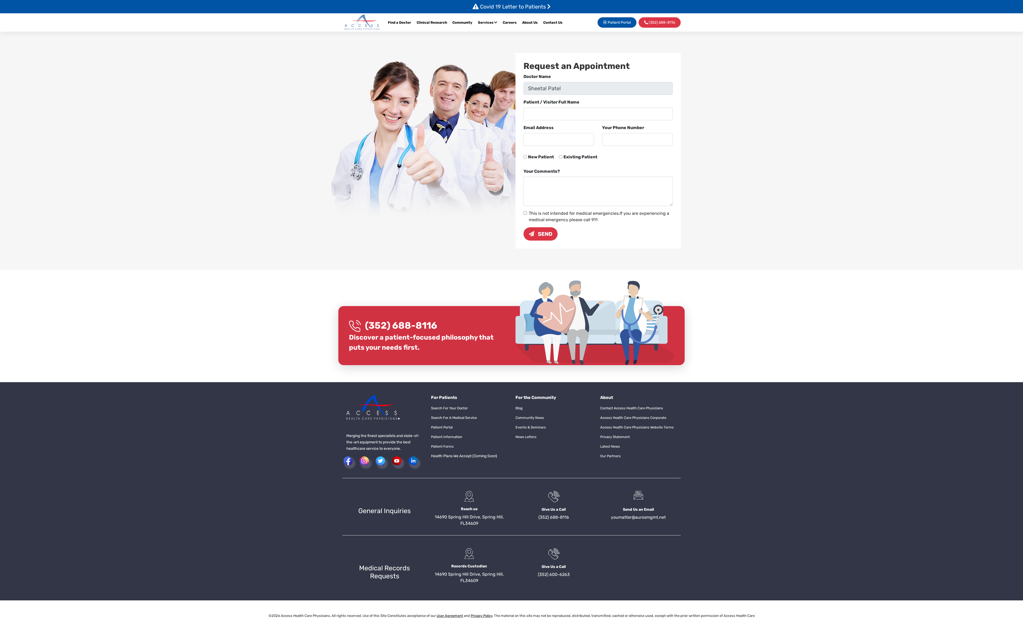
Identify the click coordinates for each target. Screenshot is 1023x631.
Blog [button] (519, 408)
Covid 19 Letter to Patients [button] (513, 6)
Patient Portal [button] (619, 22)
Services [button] (486, 22)
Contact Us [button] (552, 22)
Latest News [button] (610, 446)
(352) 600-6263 (554, 574)
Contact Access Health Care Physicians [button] (631, 408)
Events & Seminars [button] (530, 427)
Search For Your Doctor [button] (449, 408)
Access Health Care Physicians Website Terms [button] (637, 427)
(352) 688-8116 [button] (661, 22)
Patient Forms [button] (442, 446)
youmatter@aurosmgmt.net (638, 517)
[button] (362, 22)
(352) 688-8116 (401, 325)
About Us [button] (530, 22)
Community (462, 22)
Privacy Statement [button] (615, 437)
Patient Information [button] (446, 437)
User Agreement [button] (450, 616)
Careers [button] (510, 22)
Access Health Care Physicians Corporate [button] (633, 418)
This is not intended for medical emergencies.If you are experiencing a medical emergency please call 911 (599, 216)
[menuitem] (511, 23)
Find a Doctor (399, 22)
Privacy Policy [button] (481, 616)
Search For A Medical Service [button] (454, 418)
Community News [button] (529, 418)
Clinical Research (432, 22)
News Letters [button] (526, 437)
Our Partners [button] (610, 456)
